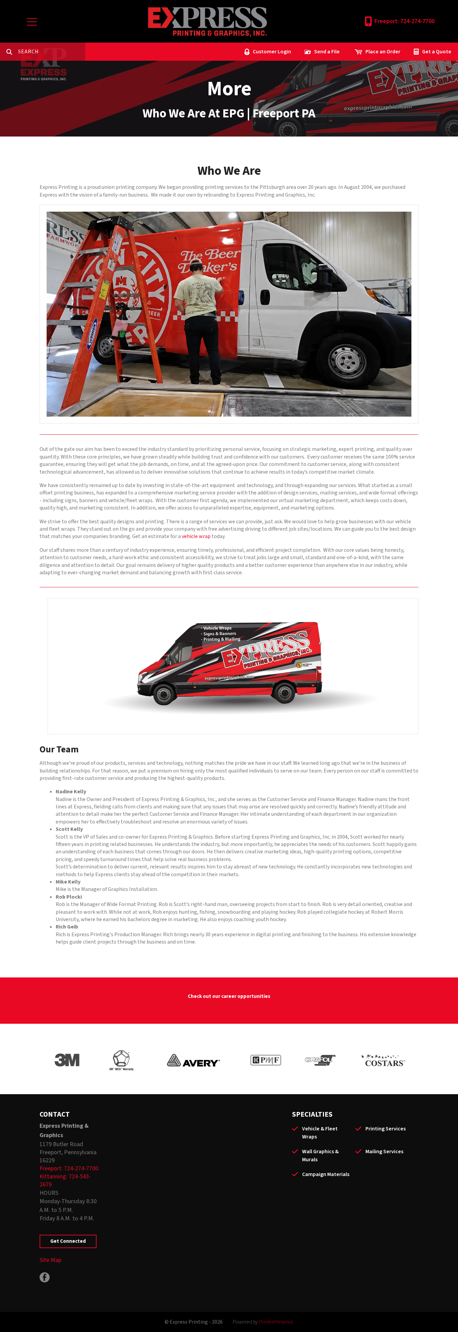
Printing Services (385, 1128)
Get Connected (68, 1241)
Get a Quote (436, 51)
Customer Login (272, 51)
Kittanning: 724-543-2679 (65, 1180)
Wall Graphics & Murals (320, 1155)
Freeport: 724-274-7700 (405, 21)
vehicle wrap (196, 536)
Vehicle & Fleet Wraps (320, 1132)
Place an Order (382, 51)
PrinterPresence (276, 1322)
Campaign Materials (325, 1174)
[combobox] (51, 52)
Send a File (327, 51)
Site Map (50, 1260)
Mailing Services (384, 1151)
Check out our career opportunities (229, 996)
